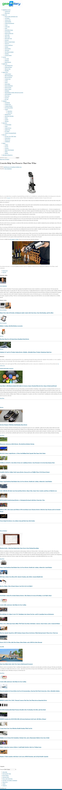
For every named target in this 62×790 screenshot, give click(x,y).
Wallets (6, 151)
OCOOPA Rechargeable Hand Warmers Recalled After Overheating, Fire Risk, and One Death (23, 709)
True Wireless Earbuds (9, 52)
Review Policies (5, 775)
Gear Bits (2, 646)
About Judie (4, 772)
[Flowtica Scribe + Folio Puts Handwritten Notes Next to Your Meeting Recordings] (11, 545)
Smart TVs (7, 43)
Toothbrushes (7, 141)
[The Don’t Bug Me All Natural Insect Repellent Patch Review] (2, 334)
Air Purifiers (7, 18)
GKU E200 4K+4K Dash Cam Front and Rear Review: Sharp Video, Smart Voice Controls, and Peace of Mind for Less (28, 491)
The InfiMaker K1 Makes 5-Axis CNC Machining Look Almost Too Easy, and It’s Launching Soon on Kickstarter (27, 614)
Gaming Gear (7, 129)
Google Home (7, 31)
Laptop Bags (9, 111)
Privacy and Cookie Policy (7, 778)
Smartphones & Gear (6, 9)
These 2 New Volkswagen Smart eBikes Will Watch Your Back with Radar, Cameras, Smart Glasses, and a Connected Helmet (30, 623)
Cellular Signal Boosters (9, 23)
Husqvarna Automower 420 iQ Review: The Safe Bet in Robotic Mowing (17, 444)
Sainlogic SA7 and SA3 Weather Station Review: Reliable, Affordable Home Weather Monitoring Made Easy (26, 352)
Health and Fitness (8, 67)
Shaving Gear (7, 139)
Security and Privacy (9, 45)
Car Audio (7, 58)
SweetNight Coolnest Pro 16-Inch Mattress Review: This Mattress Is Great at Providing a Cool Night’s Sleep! (26, 595)
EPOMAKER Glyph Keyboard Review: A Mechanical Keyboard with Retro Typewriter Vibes (22, 500)
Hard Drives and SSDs (9, 116)
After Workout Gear (9, 65)
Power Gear (7, 96)
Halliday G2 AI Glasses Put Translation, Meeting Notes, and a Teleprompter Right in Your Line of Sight (24, 738)
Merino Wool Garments (9, 150)
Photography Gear (8, 38)
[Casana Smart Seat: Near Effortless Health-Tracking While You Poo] (3, 725)
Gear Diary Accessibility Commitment (9, 780)
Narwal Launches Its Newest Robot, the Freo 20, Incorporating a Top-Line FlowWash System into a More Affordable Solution (30, 691)
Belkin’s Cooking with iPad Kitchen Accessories (11, 326)
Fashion (3, 143)
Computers (4, 101)
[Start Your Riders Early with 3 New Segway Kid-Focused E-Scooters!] (11, 661)
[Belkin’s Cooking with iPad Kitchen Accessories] (4, 321)
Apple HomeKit (8, 21)
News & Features (3, 309)
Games (6, 126)
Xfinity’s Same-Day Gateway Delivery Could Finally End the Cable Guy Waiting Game (20, 747)
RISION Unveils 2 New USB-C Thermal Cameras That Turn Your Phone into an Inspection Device (23, 700)
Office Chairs (7, 36)
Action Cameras (8, 74)
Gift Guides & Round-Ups (7, 155)
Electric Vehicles (8, 89)
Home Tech (4, 14)
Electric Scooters (8, 87)
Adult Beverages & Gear (8, 167)
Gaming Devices (8, 128)
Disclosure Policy (5, 777)
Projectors (7, 40)
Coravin (8, 197)
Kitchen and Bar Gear (9, 33)
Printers (6, 117)
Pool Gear (7, 97)
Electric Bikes (7, 84)
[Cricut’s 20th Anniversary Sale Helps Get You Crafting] (3, 601)
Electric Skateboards (9, 85)
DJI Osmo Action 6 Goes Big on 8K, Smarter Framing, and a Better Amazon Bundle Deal (21, 577)
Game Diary (4, 123)
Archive (3, 783)
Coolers (6, 80)
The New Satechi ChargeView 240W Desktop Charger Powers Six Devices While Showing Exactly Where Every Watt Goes (29, 633)
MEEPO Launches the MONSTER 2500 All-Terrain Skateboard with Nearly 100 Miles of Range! (23, 719)
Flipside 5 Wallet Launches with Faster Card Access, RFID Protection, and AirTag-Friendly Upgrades (24, 756)
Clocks (6, 25)
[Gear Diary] (31, 4)
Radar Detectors (8, 62)
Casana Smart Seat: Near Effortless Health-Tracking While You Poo (16, 728)
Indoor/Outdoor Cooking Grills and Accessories (14, 92)
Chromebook (7, 102)
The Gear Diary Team (6, 773)
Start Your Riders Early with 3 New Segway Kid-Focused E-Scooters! (16, 664)
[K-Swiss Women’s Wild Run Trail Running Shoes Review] (11, 421)
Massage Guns (7, 68)
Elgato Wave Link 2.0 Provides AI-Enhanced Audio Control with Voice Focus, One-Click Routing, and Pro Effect (26, 313)
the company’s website (14, 239)
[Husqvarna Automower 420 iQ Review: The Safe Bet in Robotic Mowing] (3, 441)
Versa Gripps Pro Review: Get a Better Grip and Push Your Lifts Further (17, 521)
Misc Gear (4, 134)
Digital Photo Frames (9, 30)
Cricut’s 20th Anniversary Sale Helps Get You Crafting (13, 605)
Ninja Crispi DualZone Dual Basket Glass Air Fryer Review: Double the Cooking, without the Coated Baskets (26, 481)
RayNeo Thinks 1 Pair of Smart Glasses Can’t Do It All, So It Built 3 (16, 586)
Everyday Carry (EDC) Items (10, 136)
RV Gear (6, 99)
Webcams (7, 121)
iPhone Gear (7, 13)
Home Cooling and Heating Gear (11, 16)
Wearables (7, 70)
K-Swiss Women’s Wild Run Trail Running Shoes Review (13, 425)
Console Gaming (8, 124)
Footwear (6, 148)
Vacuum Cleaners (8, 55)
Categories (2, 769)
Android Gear (7, 11)
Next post (4, 272)
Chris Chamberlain (8, 168)
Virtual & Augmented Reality (10, 133)
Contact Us (4, 785)
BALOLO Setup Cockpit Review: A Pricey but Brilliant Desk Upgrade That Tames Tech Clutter (23, 453)
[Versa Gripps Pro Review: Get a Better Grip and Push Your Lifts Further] (3, 517)
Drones (6, 82)
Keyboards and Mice (9, 107)
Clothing (6, 144)
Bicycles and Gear (8, 77)
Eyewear (6, 146)
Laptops (6, 109)
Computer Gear (8, 104)
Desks (6, 28)
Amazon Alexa (8, 20)
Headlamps (7, 90)
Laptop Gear (9, 112)
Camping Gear (7, 79)
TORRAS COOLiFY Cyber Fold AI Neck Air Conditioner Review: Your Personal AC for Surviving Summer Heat (27, 462)
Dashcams (7, 60)
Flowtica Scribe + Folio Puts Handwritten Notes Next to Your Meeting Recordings (19, 548)
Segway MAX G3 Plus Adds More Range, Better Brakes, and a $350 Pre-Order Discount (21, 642)
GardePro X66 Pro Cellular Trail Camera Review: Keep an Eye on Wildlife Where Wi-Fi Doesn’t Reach (24, 472)
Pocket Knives (7, 138)
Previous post (5, 270)
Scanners (6, 119)
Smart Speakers (8, 48)
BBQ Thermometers (9, 75)
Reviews (1, 336)
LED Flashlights (8, 94)
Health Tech (4, 63)
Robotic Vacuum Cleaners (10, 41)
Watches (6, 153)
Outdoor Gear (5, 72)
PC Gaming (7, 131)
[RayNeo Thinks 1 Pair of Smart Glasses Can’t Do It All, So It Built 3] (3, 583)
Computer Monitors (8, 106)
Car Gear (4, 57)
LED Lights (7, 35)
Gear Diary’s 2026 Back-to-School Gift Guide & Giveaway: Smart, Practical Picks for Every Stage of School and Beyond (28, 386)
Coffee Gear (7, 26)
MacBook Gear (8, 114)
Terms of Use (5, 782)
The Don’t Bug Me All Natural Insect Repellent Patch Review (14, 339)
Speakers (6, 47)
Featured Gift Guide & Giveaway (6, 368)
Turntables (7, 53)
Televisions (7, 50)
